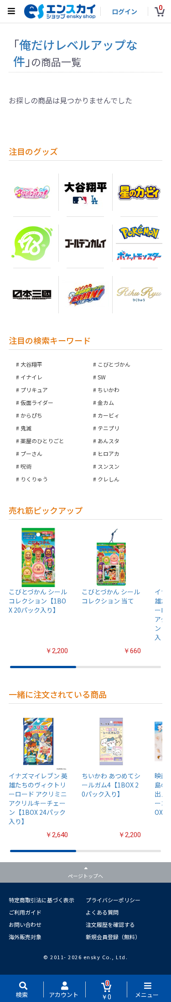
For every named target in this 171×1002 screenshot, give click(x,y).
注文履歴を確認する (110, 924)
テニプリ (108, 428)
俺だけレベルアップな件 (75, 52)
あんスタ (108, 441)
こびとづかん (114, 364)
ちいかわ (108, 390)
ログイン (124, 11)
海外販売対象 (25, 937)
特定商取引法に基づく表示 (41, 900)
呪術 (26, 466)
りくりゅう (34, 479)
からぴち (31, 415)
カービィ (108, 415)
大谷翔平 (31, 364)
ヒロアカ (108, 453)
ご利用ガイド (25, 912)
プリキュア (34, 390)
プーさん (31, 453)
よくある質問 (102, 912)
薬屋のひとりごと (42, 441)
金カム (106, 402)
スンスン (108, 466)
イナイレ (31, 377)
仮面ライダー (37, 402)
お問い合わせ (25, 924)
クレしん (108, 479)
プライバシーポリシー (113, 900)
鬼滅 (26, 428)
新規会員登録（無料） (113, 937)
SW (102, 377)
